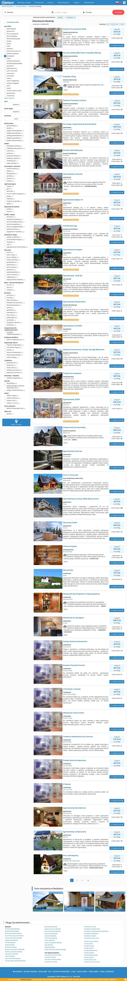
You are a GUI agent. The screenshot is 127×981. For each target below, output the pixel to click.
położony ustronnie (14, 370)
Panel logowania (107, 971)
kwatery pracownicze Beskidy (14, 949)
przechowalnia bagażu (15, 239)
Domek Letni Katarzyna (73, 150)
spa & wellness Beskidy (12, 958)
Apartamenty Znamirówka (74, 302)
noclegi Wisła (88, 944)
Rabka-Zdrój (67, 179)
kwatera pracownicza (14, 51)
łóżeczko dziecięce (14, 305)
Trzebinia (66, 58)
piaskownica (12, 312)
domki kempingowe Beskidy (14, 936)
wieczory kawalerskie (15, 352)
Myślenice (66, 433)
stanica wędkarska (13, 81)
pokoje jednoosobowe (15, 135)
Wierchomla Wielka (69, 694)
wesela (10, 350)
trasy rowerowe (13, 274)
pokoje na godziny (14, 237)
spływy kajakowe (13, 272)
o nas (73, 971)
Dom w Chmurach (70, 475)
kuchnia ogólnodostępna (16, 194)
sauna (10, 287)
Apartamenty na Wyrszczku (74, 832)
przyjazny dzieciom (14, 322)
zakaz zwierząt (13, 163)
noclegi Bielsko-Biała (91, 955)
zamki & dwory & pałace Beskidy (55, 949)
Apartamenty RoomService (74, 808)
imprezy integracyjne (15, 345)
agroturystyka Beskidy (12, 929)
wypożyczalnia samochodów (17, 247)
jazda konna (12, 265)
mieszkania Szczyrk (50, 962)
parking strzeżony (14, 156)
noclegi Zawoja (89, 953)
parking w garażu (14, 158)
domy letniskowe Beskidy (13, 933)
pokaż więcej (8, 98)
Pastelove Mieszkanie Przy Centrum (78, 736)
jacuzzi (10, 285)
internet (10, 151)
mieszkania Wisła (50, 957)
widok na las (12, 400)
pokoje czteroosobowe (15, 130)
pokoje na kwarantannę (16, 390)
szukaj (119, 12)
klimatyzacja (12, 173)
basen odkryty (12, 257)
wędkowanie (12, 277)
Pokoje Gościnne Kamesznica (75, 641)
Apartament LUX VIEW (72, 326)
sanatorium (10, 73)
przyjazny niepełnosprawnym (14, 333)
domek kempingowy (13, 39)
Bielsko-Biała (67, 34)
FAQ (49, 971)
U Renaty (67, 784)
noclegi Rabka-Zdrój (90, 950)
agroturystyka (11, 29)
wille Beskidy (48, 945)
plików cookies (26, 979)
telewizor (11, 178)
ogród (10, 204)
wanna (10, 211)
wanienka (11, 325)
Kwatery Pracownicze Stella (74, 29)
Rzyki (64, 575)
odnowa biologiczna (13, 61)
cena (5, 101)
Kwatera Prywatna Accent (74, 665)
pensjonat (10, 66)
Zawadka (66, 155)
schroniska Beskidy (50, 938)
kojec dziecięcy (13, 300)
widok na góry (12, 395)
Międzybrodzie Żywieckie (71, 861)
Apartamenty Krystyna (72, 249)
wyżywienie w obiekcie (15, 232)
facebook (18, 971)
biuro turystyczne (12, 34)
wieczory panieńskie (15, 355)
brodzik (10, 298)
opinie (122, 24)
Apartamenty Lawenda (72, 174)
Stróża (65, 528)
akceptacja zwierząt (14, 146)
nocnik (10, 307)
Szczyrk (65, 331)
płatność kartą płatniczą (16, 408)
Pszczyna (66, 405)
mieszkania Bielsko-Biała (52, 959)
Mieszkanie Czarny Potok (73, 713)
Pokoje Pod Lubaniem (72, 373)
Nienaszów (66, 231)
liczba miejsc (8, 108)
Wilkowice (66, 355)
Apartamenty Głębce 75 (73, 200)
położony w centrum (15, 372)
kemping (10, 48)
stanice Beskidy (49, 940)
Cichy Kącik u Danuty (72, 689)
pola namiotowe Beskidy (52, 931)
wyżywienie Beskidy (11, 940)
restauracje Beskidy (50, 933)
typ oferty (7, 26)
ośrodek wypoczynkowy (14, 63)
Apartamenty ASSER (71, 399)
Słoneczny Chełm (70, 522)
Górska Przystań (70, 546)
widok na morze (13, 403)
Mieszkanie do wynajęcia (73, 618)
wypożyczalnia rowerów (16, 279)
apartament (11, 31)
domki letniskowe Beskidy (13, 938)
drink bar (11, 217)
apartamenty (12, 126)
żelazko (10, 181)
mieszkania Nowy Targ (91, 938)
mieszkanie (10, 56)
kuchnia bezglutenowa (15, 222)
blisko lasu (11, 365)
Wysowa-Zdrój (67, 599)
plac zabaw (12, 315)
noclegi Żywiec (89, 957)
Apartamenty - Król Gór (73, 275)
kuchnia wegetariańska (16, 227)
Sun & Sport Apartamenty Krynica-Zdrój (79, 124)
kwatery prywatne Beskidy (13, 952)
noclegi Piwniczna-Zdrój (92, 962)
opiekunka (11, 310)
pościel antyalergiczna (15, 339)
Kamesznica (67, 647)
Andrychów (67, 456)
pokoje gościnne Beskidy (52, 929)
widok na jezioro (13, 398)
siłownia (11, 290)
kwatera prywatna (13, 53)
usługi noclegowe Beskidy (53, 943)
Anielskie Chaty (69, 76)
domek (9, 41)
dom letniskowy (12, 36)
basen (10, 252)
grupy (10, 414)
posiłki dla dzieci (13, 229)
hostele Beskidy (10, 942)
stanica (9, 78)
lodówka (11, 199)
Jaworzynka (67, 480)
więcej (65, 90)
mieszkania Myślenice (91, 933)
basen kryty (12, 255)
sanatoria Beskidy (50, 936)
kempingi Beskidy (11, 947)
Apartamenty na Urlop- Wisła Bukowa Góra (81, 499)
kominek (11, 191)
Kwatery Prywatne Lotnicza (74, 100)
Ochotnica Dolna (68, 379)
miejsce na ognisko (14, 201)
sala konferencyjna (14, 347)
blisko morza (12, 368)
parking (10, 153)
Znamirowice (67, 307)
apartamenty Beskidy (12, 931)
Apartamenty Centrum (72, 451)
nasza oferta (82, 971)
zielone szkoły (12, 357)
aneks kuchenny (13, 168)
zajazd (9, 88)
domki (10, 128)
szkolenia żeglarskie (14, 378)
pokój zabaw (12, 317)
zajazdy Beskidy (49, 947)
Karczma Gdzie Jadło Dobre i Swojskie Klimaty (82, 53)
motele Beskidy (10, 956)
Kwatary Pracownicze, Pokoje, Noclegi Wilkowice (83, 349)
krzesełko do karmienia (15, 303)
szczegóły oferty (116, 45)
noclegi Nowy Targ (90, 959)
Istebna (65, 837)
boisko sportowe (13, 260)
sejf (9, 244)
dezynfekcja (12, 383)
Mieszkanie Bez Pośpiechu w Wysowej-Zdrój (81, 594)
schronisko (10, 76)
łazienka (11, 176)
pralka (10, 209)
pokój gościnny (12, 68)
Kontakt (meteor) (30, 971)
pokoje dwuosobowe (15, 133)
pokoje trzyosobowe (14, 138)
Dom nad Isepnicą (70, 855)
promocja (7, 116)
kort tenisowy (12, 267)
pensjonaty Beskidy (50, 927)
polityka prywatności (61, 971)
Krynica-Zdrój (67, 129)
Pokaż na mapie (16, 424)
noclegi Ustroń (89, 948)
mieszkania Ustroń (90, 927)
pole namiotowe (12, 71)
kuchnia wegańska (14, 224)
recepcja (11, 242)
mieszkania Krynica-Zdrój (52, 955)
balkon (10, 171)
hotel (8, 46)
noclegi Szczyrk (89, 946)
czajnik (10, 186)
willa (8, 86)
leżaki (10, 196)
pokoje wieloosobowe (15, 140)
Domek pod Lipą (70, 226)
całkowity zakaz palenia (16, 148)
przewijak (11, 320)
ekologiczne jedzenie (15, 219)
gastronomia (11, 93)
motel (9, 58)
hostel (9, 43)
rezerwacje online (12, 22)
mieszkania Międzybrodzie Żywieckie (96, 931)
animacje (11, 295)
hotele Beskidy (10, 945)
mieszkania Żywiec (90, 936)
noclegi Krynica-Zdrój (91, 941)
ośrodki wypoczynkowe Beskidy (15, 961)
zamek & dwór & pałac (14, 91)
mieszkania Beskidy (11, 954)
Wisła (65, 205)
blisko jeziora (12, 363)
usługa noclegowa (13, 83)
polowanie (11, 270)
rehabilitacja (12, 161)
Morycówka (68, 570)
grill (9, 189)
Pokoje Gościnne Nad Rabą (74, 427)
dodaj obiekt (94, 971)
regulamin (42, 971)
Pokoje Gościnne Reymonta (74, 760)
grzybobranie (12, 262)
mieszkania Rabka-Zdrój (92, 929)
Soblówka (66, 82)
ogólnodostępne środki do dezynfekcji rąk (15, 387)
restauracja (10, 96)
